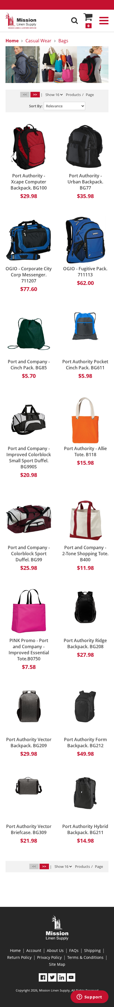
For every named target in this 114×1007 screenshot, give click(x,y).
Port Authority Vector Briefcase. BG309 (28, 829)
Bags (63, 41)
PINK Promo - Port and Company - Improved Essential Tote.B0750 (29, 649)
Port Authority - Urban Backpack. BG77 (85, 182)
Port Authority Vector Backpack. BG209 (28, 742)
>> (35, 94)
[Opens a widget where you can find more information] (89, 997)
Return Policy (19, 957)
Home (15, 950)
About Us (55, 950)
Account (33, 950)
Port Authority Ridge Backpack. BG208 (85, 643)
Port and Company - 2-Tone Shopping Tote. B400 (85, 553)
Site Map (57, 964)
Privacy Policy (49, 957)
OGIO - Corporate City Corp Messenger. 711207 (29, 275)
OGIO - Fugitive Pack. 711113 (85, 272)
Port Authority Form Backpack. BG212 (85, 742)
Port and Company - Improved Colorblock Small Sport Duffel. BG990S (28, 457)
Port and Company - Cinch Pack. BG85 (29, 365)
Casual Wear (38, 41)
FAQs (74, 950)
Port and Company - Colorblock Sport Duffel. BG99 (29, 553)
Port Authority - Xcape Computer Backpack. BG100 (29, 182)
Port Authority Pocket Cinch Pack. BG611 (85, 365)
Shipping (92, 950)
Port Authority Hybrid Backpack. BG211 (85, 829)
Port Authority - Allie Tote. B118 (85, 451)
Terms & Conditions (85, 957)
